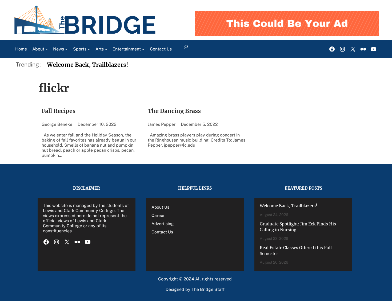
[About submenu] (46, 49)
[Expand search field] (185, 49)
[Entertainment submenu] (143, 49)
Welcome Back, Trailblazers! (87, 64)
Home (21, 49)
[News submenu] (66, 49)
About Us (160, 207)
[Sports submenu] (88, 49)
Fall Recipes (58, 111)
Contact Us (162, 231)
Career (158, 215)
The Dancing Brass (174, 111)
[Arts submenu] (106, 49)
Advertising (162, 223)
